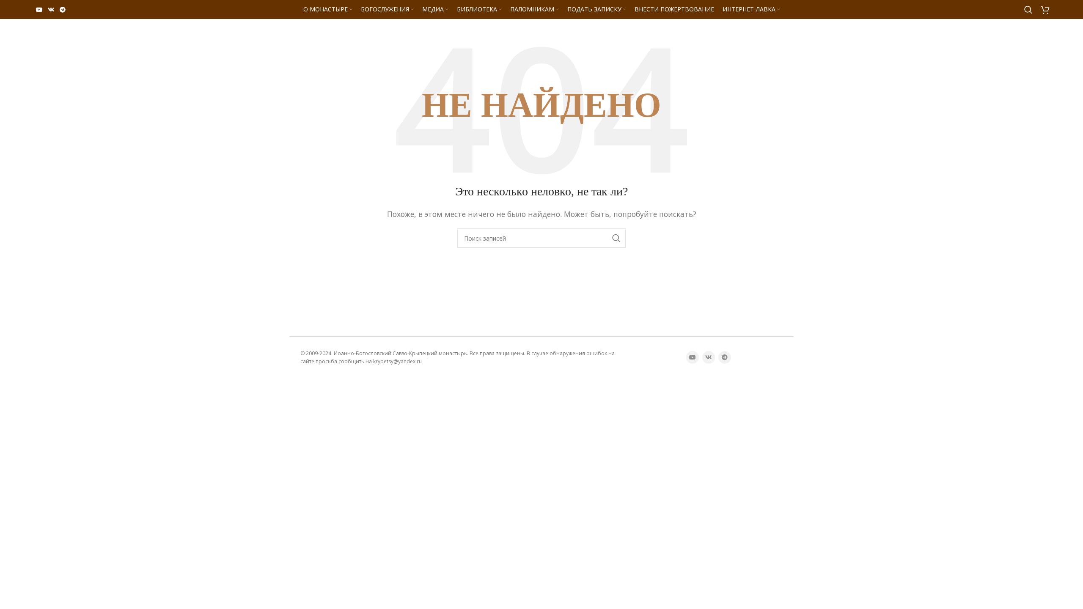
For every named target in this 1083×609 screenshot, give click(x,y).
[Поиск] (1028, 9)
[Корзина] (1045, 9)
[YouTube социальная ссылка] (39, 9)
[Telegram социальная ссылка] (62, 9)
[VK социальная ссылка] (51, 9)
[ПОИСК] (616, 238)
